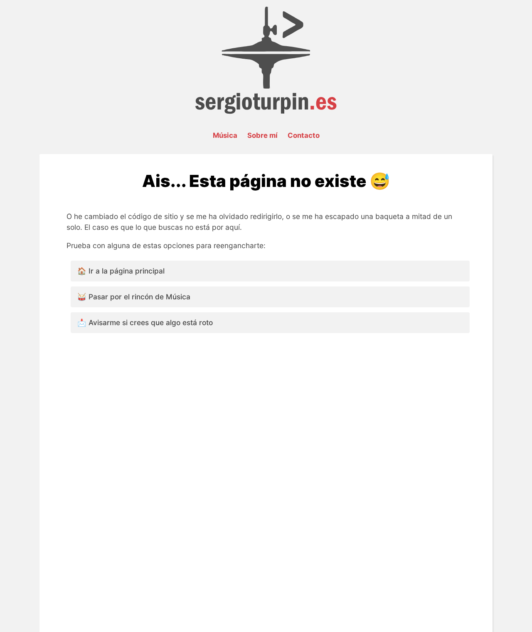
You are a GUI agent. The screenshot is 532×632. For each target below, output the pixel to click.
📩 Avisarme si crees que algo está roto (145, 322)
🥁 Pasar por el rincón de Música (133, 296)
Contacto (304, 135)
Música (225, 135)
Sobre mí (262, 135)
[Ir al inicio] (266, 111)
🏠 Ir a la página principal (121, 270)
